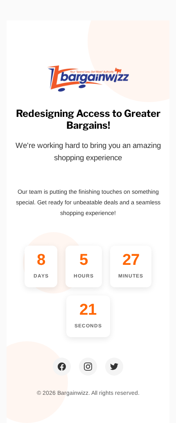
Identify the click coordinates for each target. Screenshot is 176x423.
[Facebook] (62, 367)
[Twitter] (114, 367)
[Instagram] (88, 367)
